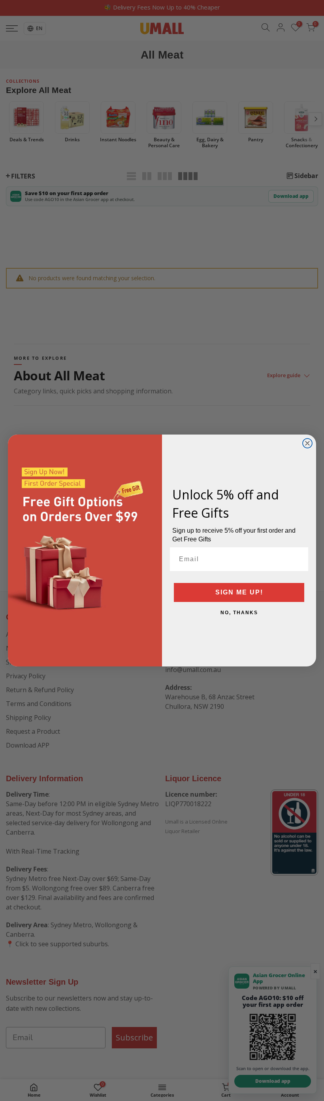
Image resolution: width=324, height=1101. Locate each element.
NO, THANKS (239, 612)
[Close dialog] (307, 443)
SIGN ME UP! (239, 592)
